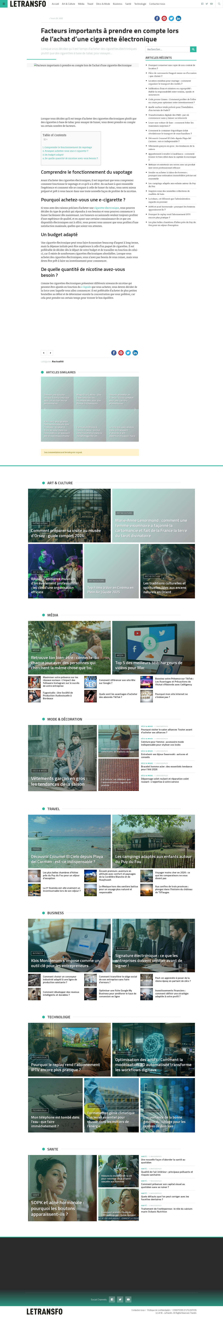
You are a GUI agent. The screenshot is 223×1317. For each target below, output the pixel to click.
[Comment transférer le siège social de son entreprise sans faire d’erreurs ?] (90, 980)
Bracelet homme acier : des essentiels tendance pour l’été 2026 (166, 768)
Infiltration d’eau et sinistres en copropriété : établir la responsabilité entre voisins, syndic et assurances (171, 91)
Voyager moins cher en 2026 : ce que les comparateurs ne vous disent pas (172, 875)
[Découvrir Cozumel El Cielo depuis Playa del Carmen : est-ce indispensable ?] (69, 841)
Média (81, 4)
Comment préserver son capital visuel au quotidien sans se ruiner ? (163, 1185)
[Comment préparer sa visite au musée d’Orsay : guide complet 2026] (69, 515)
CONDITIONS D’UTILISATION (184, 1310)
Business (117, 4)
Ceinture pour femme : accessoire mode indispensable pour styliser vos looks (162, 743)
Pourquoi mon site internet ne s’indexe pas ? (171, 695)
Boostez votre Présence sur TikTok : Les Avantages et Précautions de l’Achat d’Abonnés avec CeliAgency (174, 681)
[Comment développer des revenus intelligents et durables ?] (34, 994)
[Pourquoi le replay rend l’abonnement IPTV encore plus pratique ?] (69, 1049)
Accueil (55, 4)
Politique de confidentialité (158, 1310)
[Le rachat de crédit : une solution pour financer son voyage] (57, 425)
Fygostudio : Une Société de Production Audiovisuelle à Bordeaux (58, 695)
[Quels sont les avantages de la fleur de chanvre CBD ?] (57, 393)
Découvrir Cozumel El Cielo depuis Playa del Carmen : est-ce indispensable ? (170, 140)
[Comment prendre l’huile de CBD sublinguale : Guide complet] (118, 1205)
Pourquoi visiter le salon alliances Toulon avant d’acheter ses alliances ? (166, 731)
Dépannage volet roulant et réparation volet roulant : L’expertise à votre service (165, 780)
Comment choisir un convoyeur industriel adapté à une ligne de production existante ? (60, 979)
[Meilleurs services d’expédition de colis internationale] (90, 425)
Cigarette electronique (106, 207)
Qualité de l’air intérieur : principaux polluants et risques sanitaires (167, 1173)
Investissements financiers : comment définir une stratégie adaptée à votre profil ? (171, 993)
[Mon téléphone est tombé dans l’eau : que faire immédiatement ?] (55, 1105)
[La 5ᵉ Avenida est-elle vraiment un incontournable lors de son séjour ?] (34, 890)
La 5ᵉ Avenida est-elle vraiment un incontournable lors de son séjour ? (62, 889)
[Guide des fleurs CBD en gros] (90, 393)
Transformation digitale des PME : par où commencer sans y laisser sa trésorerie (169, 116)
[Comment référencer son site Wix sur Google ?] (90, 682)
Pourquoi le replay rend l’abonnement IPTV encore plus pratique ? (170, 216)
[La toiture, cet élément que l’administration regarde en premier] (118, 775)
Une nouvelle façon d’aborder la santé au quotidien (163, 1161)
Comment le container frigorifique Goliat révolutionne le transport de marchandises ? (170, 132)
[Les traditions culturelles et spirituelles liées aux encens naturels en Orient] (167, 571)
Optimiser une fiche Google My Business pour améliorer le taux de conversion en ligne (117, 993)
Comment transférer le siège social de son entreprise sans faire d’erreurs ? (118, 979)
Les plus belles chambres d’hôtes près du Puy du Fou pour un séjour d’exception (172, 224)
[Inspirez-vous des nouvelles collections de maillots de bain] (118, 741)
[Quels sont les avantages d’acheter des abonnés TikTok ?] (90, 696)
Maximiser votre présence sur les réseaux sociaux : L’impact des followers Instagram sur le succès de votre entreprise (61, 681)
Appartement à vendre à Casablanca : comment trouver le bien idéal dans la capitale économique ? (172, 156)
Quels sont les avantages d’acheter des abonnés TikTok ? (118, 695)
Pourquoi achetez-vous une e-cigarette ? (66, 150)
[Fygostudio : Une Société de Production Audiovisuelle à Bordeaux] (34, 696)
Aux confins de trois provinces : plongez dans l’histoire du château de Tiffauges (173, 889)
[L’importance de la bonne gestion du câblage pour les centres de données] (167, 1105)
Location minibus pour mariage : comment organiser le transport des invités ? (170, 82)
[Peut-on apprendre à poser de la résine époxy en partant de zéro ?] (146, 980)
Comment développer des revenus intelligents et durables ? (61, 993)
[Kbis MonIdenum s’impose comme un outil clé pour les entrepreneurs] (69, 945)
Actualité (59, 361)
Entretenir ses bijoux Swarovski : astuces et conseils (164, 755)
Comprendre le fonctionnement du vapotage (68, 147)
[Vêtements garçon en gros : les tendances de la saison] (62, 758)
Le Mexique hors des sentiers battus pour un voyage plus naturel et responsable (118, 889)
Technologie (140, 4)
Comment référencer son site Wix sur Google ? (117, 681)
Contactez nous (157, 4)
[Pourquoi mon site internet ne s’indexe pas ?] (146, 696)
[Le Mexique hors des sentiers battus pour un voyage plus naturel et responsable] (90, 890)
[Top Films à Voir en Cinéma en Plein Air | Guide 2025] (111, 571)
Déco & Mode (103, 4)
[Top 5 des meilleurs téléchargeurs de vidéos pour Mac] (153, 647)
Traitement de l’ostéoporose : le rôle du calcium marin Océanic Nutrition (166, 1210)
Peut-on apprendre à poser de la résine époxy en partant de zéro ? (173, 979)
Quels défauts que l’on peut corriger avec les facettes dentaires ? (165, 1198)
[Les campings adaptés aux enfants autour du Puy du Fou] (153, 841)
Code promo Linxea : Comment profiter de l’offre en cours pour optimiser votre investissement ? (172, 101)
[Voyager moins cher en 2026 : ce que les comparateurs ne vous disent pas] (146, 876)
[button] (45, 409)
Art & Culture (68, 4)
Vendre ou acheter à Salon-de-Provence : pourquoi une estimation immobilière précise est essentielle (172, 175)
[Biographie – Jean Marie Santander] (122, 425)
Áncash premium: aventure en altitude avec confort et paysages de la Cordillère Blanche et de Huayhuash (117, 875)
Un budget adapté (54, 154)
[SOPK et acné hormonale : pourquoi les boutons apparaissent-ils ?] (62, 1188)
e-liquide (86, 287)
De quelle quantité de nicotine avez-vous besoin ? (71, 158)
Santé (128, 4)
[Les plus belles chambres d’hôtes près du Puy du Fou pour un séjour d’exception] (34, 876)
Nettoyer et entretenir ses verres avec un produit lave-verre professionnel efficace (172, 166)
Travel (90, 4)
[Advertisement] (90, 92)
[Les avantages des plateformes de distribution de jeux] (122, 393)
